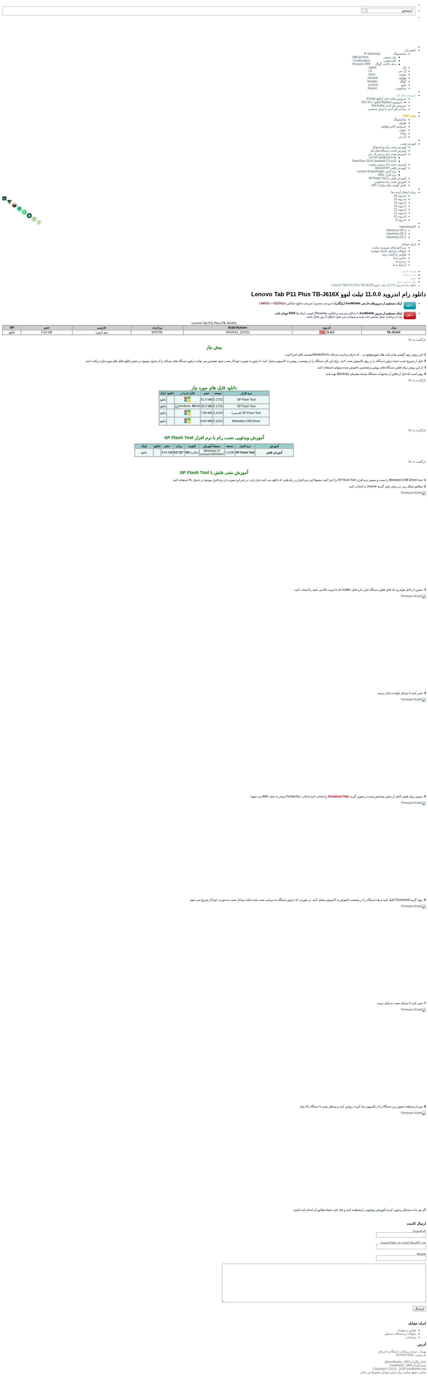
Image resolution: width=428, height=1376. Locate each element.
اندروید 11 (399, 213)
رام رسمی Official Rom (374, 57)
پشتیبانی (410, 1337)
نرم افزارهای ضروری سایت (389, 247)
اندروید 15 (400, 199)
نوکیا (403, 133)
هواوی (402, 123)
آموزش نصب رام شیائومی (390, 181)
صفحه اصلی (408, 271)
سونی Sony (387, 74)
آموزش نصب (408, 143)
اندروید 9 (401, 220)
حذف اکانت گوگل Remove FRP (374, 64)
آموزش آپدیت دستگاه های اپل (388, 150)
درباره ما (401, 261)
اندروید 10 (400, 216)
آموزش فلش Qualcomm (390, 168)
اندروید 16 (400, 195)
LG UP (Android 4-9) (382, 157)
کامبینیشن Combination (374, 60)
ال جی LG (387, 71)
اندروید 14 (400, 202)
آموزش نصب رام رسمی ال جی (387, 154)
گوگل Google (386, 81)
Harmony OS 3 (396, 233)
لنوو (413, 278)
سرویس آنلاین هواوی (393, 126)
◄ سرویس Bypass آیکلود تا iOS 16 (384, 102)
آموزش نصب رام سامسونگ (389, 147)
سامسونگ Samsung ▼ (385, 53)
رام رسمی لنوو (407, 281)
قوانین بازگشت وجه (394, 254)
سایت (406, 1372)
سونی (402, 130)
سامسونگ (400, 119)
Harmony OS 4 (396, 230)
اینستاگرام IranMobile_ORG (408, 1365)
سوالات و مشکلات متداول (400, 1333)
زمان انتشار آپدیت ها (403, 192)
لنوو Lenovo (387, 85)
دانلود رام (410, 50)
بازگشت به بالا (417, 339)
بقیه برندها (409, 274)
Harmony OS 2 (396, 237)
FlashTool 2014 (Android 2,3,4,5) (374, 161)
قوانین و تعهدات (406, 1330)
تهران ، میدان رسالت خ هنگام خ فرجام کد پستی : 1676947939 (402, 1353)
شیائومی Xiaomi (387, 88)
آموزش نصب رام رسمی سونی (387, 164)
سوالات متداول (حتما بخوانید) (388, 251)
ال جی (402, 136)
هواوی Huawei (387, 78)
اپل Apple (387, 67)
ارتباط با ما (399, 265)
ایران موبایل (408, 244)
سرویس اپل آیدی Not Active (389, 105)
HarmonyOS (408, 226)
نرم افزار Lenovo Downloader (376, 171)
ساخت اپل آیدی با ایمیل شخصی (387, 109)
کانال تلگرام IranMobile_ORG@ (405, 1362)
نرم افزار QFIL (387, 175)
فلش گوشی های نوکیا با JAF (388, 185)
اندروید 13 (400, 206)
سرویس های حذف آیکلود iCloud (386, 98)
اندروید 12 (399, 209)
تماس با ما (399, 258)
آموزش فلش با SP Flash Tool (387, 178)
